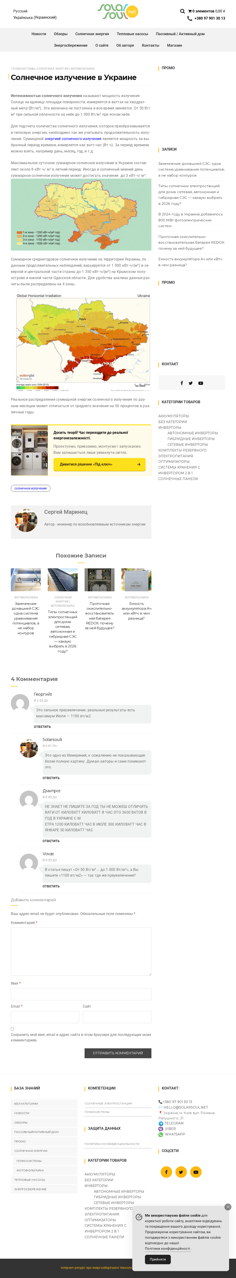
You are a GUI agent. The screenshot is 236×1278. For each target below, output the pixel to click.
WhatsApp (174, 1134)
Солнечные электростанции (108, 1103)
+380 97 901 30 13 (177, 1102)
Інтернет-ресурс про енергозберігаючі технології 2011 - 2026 (107, 1267)
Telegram (174, 1123)
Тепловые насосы (132, 34)
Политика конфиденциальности (112, 1144)
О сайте (102, 45)
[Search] (182, 11)
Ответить (42, 727)
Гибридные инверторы (191, 439)
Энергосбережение (71, 45)
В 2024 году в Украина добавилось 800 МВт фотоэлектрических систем (190, 220)
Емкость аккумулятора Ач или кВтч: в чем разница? (190, 262)
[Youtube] (200, 383)
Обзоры (61, 34)
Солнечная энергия (92, 34)
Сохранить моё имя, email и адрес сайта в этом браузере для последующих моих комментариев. (81, 1037)
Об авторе (125, 45)
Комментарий (24, 923)
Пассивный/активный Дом (36, 1132)
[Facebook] (181, 383)
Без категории (172, 422)
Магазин (174, 45)
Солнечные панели (178, 479)
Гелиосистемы (23, 68)
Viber (169, 1129)
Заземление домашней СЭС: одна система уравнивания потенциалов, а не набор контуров (26, 618)
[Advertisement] (192, 107)
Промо (20, 1141)
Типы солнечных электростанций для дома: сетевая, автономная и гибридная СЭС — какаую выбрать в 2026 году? (62, 631)
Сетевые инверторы (188, 445)
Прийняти (158, 1259)
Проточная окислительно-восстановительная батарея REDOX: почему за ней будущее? (191, 242)
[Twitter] (191, 383)
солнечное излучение (31, 488)
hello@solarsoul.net (186, 1107)
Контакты (150, 45)
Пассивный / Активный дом (180, 34)
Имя (16, 983)
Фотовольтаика (83, 68)
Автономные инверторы (193, 433)
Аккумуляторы (173, 416)
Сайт (87, 1006)
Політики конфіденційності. (168, 1249)
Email (17, 1006)
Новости (39, 34)
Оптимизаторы (174, 462)
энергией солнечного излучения (73, 139)
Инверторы (169, 428)
